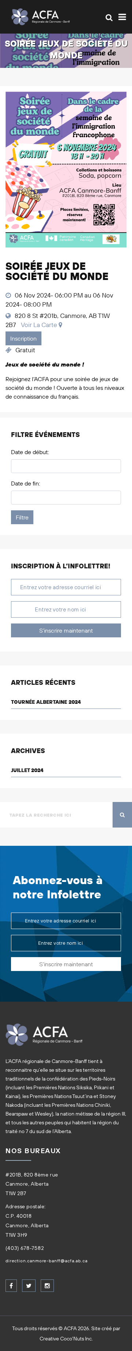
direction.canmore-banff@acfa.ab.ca (47, 1260)
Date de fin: (25, 483)
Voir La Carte (39, 325)
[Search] (109, 17)
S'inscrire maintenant (66, 630)
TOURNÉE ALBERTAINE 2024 (46, 702)
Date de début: (30, 452)
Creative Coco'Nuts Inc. (66, 1338)
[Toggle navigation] (120, 17)
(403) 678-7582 (25, 1248)
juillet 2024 (27, 770)
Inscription (23, 338)
